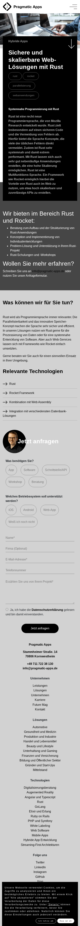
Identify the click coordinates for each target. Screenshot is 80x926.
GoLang (40, 807)
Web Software (40, 830)
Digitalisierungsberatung (40, 788)
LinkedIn (40, 867)
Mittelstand (40, 770)
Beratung (38, 482)
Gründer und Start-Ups (40, 765)
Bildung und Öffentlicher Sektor (40, 760)
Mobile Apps (40, 835)
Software (29, 470)
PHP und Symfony (40, 821)
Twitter (40, 862)
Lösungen (40, 690)
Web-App (49, 510)
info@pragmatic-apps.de (48, 271)
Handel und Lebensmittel (40, 741)
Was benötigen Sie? (20, 461)
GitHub (40, 877)
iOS (11, 510)
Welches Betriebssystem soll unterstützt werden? (34, 498)
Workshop (15, 482)
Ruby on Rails (40, 816)
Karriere (40, 700)
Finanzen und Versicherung (40, 756)
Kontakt (40, 709)
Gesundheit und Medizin (40, 732)
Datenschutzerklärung (47, 610)
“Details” (54, 904)
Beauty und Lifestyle (40, 746)
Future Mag (40, 705)
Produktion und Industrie (40, 737)
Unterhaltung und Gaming (40, 751)
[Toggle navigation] (73, 6)
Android (28, 510)
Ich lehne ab (46, 921)
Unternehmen (40, 695)
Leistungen (40, 686)
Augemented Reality (40, 792)
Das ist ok (66, 921)
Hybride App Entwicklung (40, 840)
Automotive (40, 727)
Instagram (40, 872)
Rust (40, 802)
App (11, 470)
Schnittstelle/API (56, 470)
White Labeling (40, 826)
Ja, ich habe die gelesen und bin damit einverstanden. (40, 612)
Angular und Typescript (40, 797)
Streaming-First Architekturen (40, 845)
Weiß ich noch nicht (22, 522)
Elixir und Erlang (40, 811)
